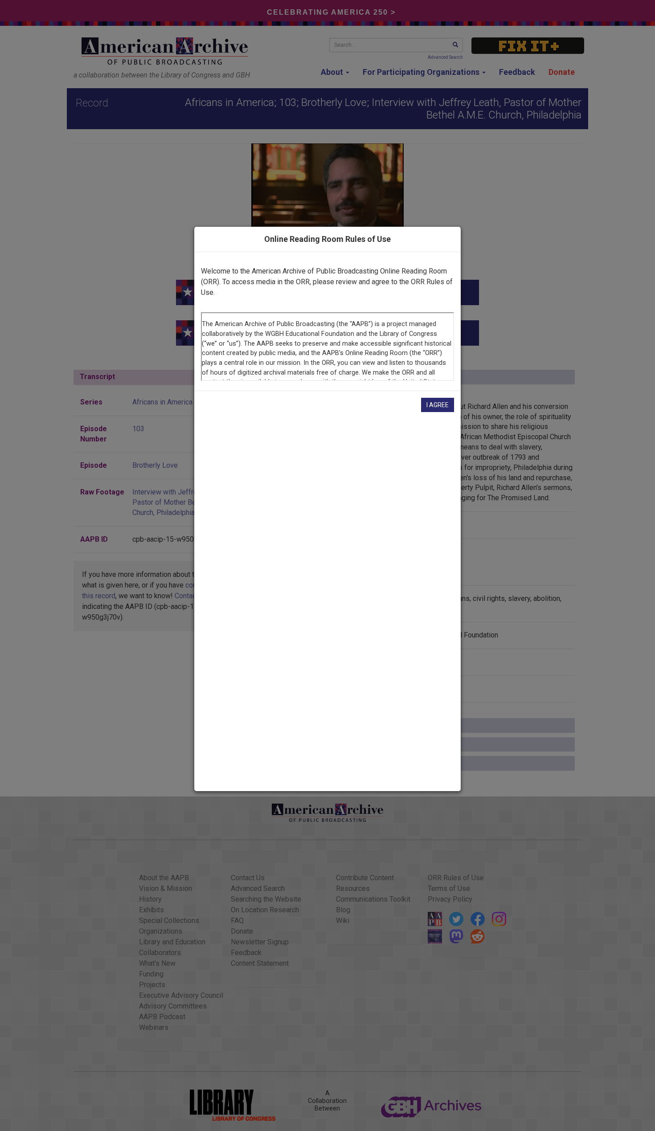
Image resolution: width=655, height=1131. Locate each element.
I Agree (437, 404)
